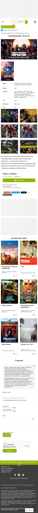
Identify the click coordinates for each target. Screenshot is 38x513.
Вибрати (7, 435)
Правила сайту (19, 508)
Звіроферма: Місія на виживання (9, 267)
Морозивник (6, 344)
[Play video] (19, 49)
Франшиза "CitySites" (6, 470)
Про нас (12, 478)
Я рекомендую (19, 180)
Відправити (9, 450)
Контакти (17, 478)
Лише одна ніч (7, 305)
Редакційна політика (12, 509)
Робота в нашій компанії (7, 468)
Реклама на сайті (5, 466)
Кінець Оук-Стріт (27, 344)
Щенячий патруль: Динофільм (27, 306)
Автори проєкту (24, 478)
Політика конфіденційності (8, 508)
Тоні (22, 267)
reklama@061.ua (29, 485)
